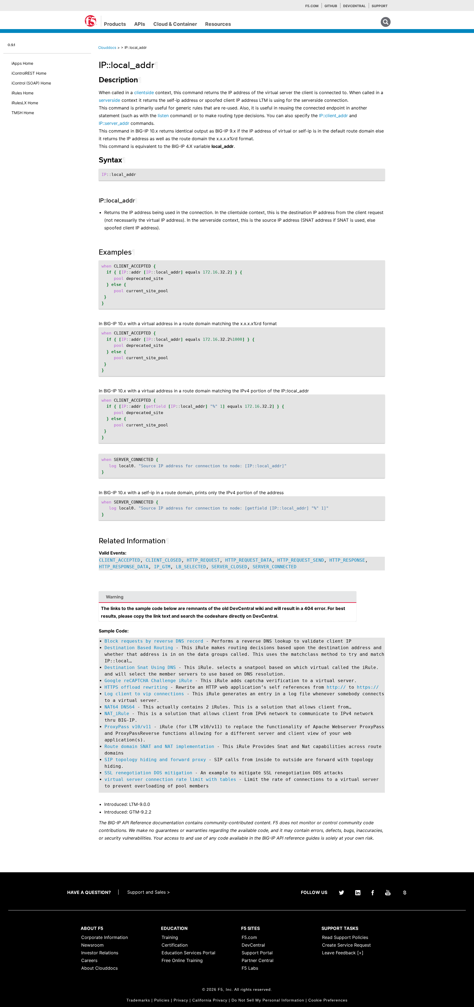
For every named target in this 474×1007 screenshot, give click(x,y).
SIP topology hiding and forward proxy (155, 759)
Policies (162, 1000)
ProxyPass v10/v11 (128, 726)
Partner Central (257, 960)
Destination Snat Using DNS (140, 667)
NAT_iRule (117, 713)
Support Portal (257, 952)
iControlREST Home (29, 73)
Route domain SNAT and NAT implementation (159, 746)
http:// (336, 687)
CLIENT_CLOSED (163, 560)
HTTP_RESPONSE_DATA (123, 566)
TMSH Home (23, 112)
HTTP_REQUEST (203, 560)
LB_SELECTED (191, 566)
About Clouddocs (99, 968)
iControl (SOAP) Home (31, 83)
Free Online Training (182, 960)
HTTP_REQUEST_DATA (248, 560)
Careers (89, 960)
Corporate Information (104, 937)
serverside (109, 100)
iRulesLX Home (25, 102)
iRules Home (22, 93)
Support (380, 6)
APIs (139, 24)
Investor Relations (99, 952)
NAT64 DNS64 (120, 707)
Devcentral (354, 6)
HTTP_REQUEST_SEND (300, 560)
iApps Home (22, 63)
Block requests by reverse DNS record (154, 641)
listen (163, 115)
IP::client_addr (333, 115)
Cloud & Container (175, 24)
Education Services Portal (188, 952)
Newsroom (92, 945)
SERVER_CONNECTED (275, 566)
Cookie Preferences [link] (328, 1000)
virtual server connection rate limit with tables (170, 779)
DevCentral (253, 945)
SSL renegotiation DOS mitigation (148, 772)
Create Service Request (346, 945)
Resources (218, 24)
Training (170, 937)
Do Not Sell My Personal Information (268, 1000)
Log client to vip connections (144, 693)
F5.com (311, 6)
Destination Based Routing (139, 647)
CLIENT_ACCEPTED (119, 560)
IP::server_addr (114, 123)
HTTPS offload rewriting (136, 687)
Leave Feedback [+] (342, 952)
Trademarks (138, 1000)
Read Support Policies (345, 937)
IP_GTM (162, 566)
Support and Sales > (148, 892)
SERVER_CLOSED (229, 566)
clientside (144, 92)
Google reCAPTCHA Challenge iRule (148, 680)
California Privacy (209, 1000)
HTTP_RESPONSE (347, 560)
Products (115, 24)
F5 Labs (250, 968)
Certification (175, 945)
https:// (368, 687)
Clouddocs (107, 47)
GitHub (331, 6)
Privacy (181, 1000)
